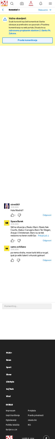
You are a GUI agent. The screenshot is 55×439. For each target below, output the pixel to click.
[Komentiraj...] (26, 306)
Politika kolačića (13, 425)
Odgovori (47, 215)
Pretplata (32, 410)
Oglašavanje (11, 420)
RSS (29, 425)
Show (8, 374)
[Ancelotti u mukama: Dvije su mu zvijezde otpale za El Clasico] (3, 10)
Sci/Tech (10, 389)
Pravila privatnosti (36, 415)
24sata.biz (32, 420)
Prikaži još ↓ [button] (43, 235)
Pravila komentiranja (27, 40)
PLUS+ (9, 352)
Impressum (10, 410)
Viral (8, 396)
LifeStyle (10, 381)
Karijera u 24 (11, 429)
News (8, 360)
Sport (8, 367)
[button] (12, 4)
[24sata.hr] (4, 3)
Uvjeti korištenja (13, 415)
